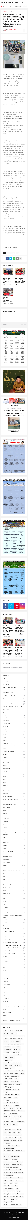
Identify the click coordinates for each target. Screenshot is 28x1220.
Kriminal (13, 253)
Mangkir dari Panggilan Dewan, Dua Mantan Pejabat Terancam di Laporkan (19, 651)
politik (14, 967)
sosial (14, 1004)
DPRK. (14, 782)
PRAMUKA (14, 979)
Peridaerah (14, 928)
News (17, 253)
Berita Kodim (14, 723)
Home (6, 1212)
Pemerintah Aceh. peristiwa (14, 910)
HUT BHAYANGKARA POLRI (14, 799)
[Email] (17, 258)
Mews (14, 848)
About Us (11, 1212)
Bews (14, 734)
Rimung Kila (14, 998)
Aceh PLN (14, 681)
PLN (14, 959)
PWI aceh (14, 990)
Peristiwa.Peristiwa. (14, 939)
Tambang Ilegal (14, 1012)
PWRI (14, 993)
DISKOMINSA (14, 768)
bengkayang (14, 709)
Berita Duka (14, 720)
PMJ (14, 965)
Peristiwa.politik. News (14, 953)
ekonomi (14, 785)
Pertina (14, 956)
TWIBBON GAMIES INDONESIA (14, 1020)
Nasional (14, 865)
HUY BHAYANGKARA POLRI (14, 805)
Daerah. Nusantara (14, 760)
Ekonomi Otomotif (14, 791)
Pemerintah (14, 907)
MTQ (14, 854)
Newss (14, 890)
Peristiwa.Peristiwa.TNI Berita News (14, 948)
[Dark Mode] (22, 2)
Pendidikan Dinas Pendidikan (14, 923)
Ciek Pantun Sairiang (14, 751)
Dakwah (14, 765)
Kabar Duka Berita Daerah (14, 816)
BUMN (14, 748)
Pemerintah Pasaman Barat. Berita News (14, 916)
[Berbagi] (24, 30)
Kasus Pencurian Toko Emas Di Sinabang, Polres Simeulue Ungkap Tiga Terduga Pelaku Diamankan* (8, 630)
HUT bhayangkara (14, 796)
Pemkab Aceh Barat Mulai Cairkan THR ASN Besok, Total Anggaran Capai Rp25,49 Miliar (8, 651)
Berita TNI (14, 726)
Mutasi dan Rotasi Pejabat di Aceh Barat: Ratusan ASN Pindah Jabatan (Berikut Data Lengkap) (20, 629)
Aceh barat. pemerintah (14, 687)
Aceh (14, 678)
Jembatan (14, 813)
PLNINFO (14, 962)
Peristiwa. (14, 937)
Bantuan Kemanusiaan (14, 695)
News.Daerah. (14, 887)
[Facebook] (7, 258)
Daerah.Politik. (14, 762)
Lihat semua (22, 265)
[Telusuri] (26, 2)
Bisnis (14, 737)
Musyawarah (14, 862)
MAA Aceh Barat (14, 840)
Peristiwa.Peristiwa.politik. (14, 942)
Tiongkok (14, 1015)
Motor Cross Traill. (14, 851)
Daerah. (14, 757)
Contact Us (14, 1214)
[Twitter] (10, 258)
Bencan (14, 698)
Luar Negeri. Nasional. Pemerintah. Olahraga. (14, 833)
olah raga (14, 898)
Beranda (5, 11)
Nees (14, 873)
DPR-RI (14, 771)
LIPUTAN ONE (11, 2)
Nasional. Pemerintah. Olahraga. (14, 870)
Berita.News (14, 732)
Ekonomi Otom (14, 788)
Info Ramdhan (14, 807)
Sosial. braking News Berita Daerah (14, 1007)
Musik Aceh (14, 859)
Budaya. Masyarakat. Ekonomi (14, 746)
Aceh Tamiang (14, 690)
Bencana (14, 701)
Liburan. (14, 830)
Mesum (14, 845)
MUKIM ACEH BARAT (14, 856)
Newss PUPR (14, 893)
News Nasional (14, 884)
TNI (14, 1018)
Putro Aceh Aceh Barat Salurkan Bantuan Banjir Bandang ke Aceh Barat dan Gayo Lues (20, 280)
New (14, 879)
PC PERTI (14, 901)
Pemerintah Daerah (14, 913)
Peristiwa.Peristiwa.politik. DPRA (14, 945)
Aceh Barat (14, 684)
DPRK (14, 779)
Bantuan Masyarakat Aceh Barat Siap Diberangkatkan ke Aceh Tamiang (8, 300)
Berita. (14, 729)
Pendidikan (14, 920)
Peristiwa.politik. (14, 951)
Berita (10, 11)
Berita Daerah (14, 718)
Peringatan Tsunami (14, 931)
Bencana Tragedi (14, 704)
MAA (14, 837)
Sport (14, 1009)
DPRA (14, 776)
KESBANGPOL (14, 819)
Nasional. (14, 868)
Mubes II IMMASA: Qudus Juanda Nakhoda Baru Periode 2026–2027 (8, 279)
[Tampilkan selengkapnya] (20, 258)
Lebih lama (23, 324)
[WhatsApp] (14, 258)
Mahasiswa (14, 842)
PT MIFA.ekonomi (14, 984)
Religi (14, 995)
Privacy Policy (20, 1212)
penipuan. (14, 925)
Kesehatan (14, 821)
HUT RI (14, 802)
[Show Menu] (2, 2)
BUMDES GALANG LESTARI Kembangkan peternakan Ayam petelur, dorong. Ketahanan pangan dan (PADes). (13, 6)
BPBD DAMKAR (14, 743)
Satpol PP (14, 1001)
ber (14, 712)
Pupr (14, 987)
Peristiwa (14, 934)
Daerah (14, 754)
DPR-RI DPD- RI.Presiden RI (14, 774)
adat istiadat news (14, 692)
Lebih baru (5, 324)
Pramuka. (14, 981)
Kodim (14, 824)
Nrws (14, 896)
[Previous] (24, 6)
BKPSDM (14, 740)
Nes (14, 876)
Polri (14, 973)
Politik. (14, 970)
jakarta (14, 810)
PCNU (14, 904)
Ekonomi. (14, 793)
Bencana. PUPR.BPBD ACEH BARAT (14, 706)
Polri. (14, 976)
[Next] (26, 6)
